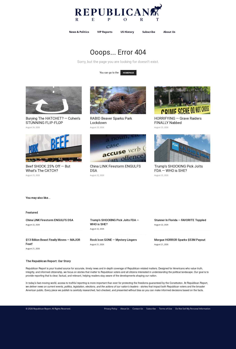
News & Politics (79, 32)
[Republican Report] (118, 14)
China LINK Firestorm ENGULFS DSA (49, 220)
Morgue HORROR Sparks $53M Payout (179, 239)
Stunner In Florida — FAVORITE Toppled (180, 220)
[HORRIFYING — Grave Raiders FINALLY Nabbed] (182, 100)
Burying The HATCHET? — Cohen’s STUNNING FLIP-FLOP (53, 120)
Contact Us (138, 308)
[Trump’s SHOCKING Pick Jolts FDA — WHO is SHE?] (182, 148)
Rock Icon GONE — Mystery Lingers (113, 239)
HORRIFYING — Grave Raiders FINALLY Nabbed (178, 120)
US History (127, 32)
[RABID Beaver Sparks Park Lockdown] (118, 100)
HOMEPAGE (128, 72)
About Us (169, 32)
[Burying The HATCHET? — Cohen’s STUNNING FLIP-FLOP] (54, 100)
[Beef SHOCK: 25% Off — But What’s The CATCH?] (54, 148)
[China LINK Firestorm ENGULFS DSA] (118, 148)
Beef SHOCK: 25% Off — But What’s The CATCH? (48, 168)
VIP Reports (104, 32)
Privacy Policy (110, 308)
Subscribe (148, 32)
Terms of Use (165, 308)
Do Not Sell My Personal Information (192, 308)
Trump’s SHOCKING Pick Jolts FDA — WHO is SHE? (178, 168)
